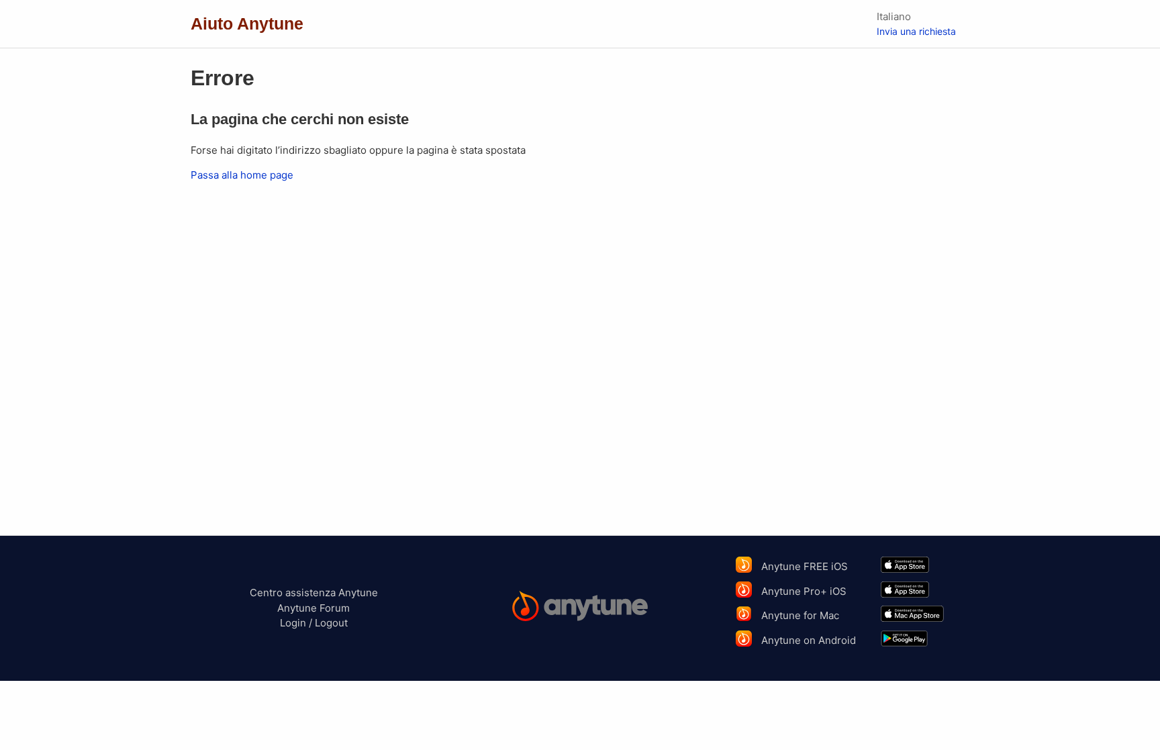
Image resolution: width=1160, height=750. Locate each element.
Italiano (894, 16)
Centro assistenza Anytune (314, 592)
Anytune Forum (313, 608)
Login (293, 622)
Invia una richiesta (916, 31)
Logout (331, 622)
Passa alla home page (242, 175)
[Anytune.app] (580, 608)
